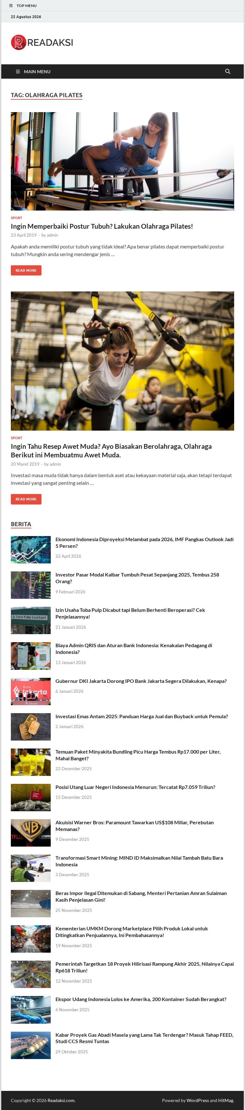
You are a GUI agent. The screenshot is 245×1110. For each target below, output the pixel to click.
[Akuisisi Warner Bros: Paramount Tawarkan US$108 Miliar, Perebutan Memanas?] (31, 823)
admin (52, 235)
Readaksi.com (61, 1100)
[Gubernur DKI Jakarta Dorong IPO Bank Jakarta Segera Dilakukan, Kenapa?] (31, 681)
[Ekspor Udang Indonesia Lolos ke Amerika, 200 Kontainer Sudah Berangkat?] (31, 1000)
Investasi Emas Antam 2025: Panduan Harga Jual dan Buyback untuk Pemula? (142, 716)
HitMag (225, 1100)
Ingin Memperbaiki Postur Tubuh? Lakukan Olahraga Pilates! (102, 226)
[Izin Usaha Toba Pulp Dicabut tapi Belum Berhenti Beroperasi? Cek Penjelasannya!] (31, 610)
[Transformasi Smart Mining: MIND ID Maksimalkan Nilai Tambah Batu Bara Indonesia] (31, 858)
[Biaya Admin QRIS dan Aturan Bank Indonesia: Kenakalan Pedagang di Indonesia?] (31, 646)
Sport (16, 218)
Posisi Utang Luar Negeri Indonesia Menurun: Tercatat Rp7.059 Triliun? (135, 787)
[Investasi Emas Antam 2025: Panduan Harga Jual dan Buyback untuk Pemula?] (31, 717)
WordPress (198, 1100)
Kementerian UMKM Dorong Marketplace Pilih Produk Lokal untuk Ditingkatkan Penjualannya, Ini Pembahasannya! (132, 931)
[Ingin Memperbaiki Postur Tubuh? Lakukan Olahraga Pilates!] (122, 161)
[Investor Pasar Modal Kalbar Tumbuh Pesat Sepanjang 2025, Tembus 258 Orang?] (31, 575)
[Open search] (228, 71)
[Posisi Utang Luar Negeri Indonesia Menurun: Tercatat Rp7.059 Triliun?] (31, 787)
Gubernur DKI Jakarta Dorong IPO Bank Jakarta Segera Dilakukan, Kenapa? (141, 681)
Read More (24, 269)
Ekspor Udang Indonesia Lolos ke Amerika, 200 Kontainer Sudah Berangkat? (141, 999)
